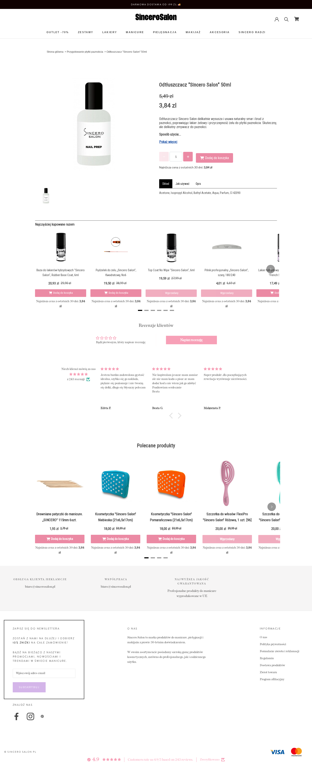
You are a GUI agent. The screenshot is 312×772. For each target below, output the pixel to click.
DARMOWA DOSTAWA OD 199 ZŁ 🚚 (156, 4)
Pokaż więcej (168, 142)
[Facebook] (16, 716)
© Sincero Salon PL (20, 752)
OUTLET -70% (57, 32)
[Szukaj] (286, 19)
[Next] (270, 269)
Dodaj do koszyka (63, 292)
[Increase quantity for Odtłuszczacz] (188, 156)
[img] (78, 374)
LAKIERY (109, 32)
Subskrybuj (29, 687)
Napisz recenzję (191, 340)
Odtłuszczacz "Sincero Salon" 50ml (127, 51)
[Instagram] (30, 716)
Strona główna (55, 51)
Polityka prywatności (273, 644)
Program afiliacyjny (272, 679)
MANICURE (135, 32)
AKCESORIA (220, 32)
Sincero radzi (252, 32)
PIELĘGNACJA (165, 32)
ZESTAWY (85, 32)
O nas (263, 637)
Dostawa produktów (272, 665)
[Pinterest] (42, 716)
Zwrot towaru (268, 672)
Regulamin (267, 658)
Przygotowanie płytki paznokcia (85, 51)
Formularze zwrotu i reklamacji (279, 651)
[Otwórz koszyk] (296, 19)
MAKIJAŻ (193, 32)
